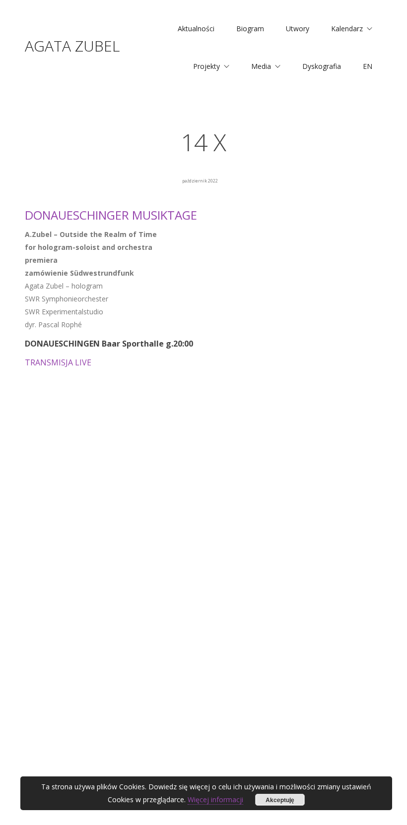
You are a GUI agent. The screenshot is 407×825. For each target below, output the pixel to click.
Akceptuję (280, 799)
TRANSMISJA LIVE (58, 362)
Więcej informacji (215, 799)
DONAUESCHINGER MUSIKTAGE (111, 215)
